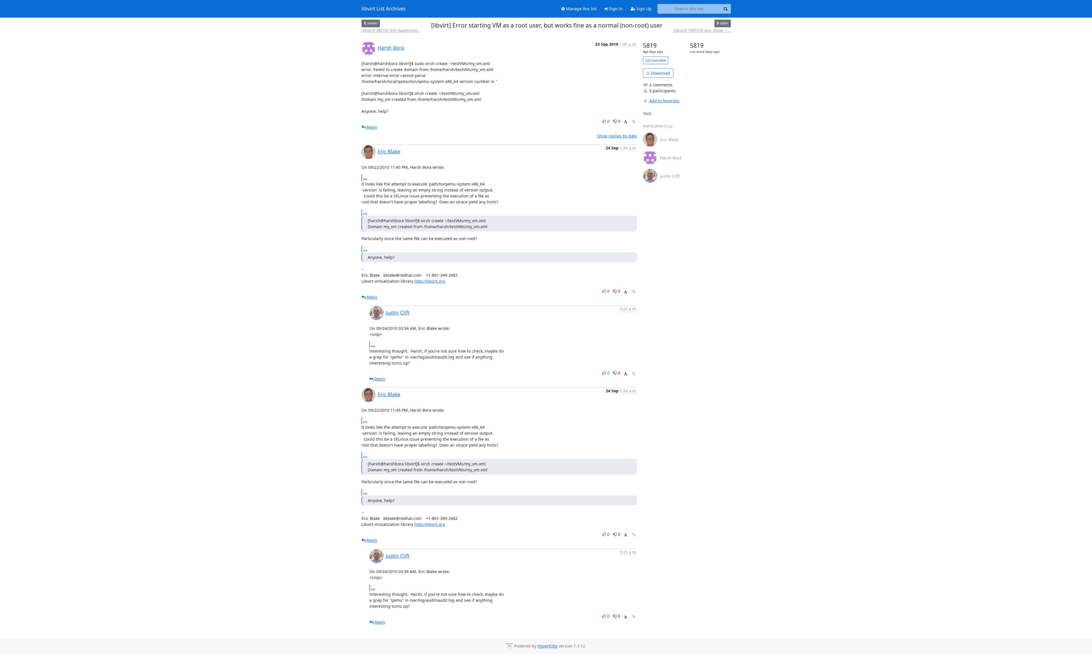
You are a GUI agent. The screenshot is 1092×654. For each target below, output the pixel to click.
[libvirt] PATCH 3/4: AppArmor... (390, 30)
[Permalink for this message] (634, 122)
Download (660, 73)
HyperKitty (547, 646)
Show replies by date (617, 136)
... (365, 177)
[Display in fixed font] (625, 122)
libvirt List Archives (383, 8)
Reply (371, 127)
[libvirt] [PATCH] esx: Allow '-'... (702, 30)
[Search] (726, 9)
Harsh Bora (391, 47)
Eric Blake (389, 151)
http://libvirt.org (429, 281)
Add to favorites (664, 100)
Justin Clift (398, 312)
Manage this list (581, 8)
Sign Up (643, 8)
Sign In (615, 8)
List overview (655, 60)
